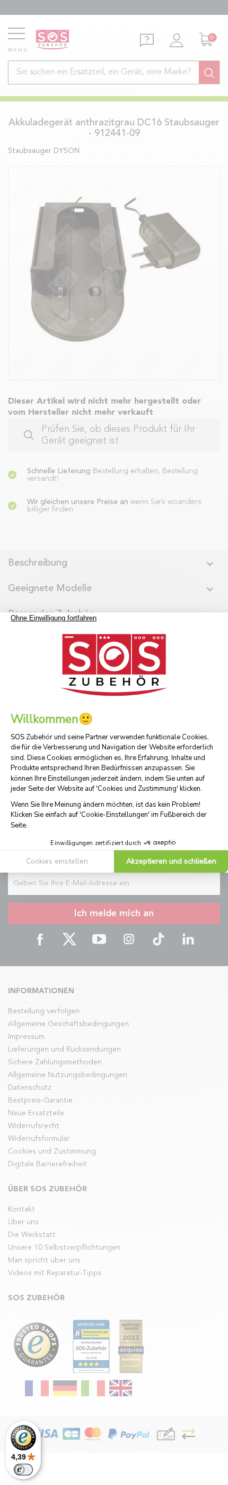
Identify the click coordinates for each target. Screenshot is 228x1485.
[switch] (23, 1469)
